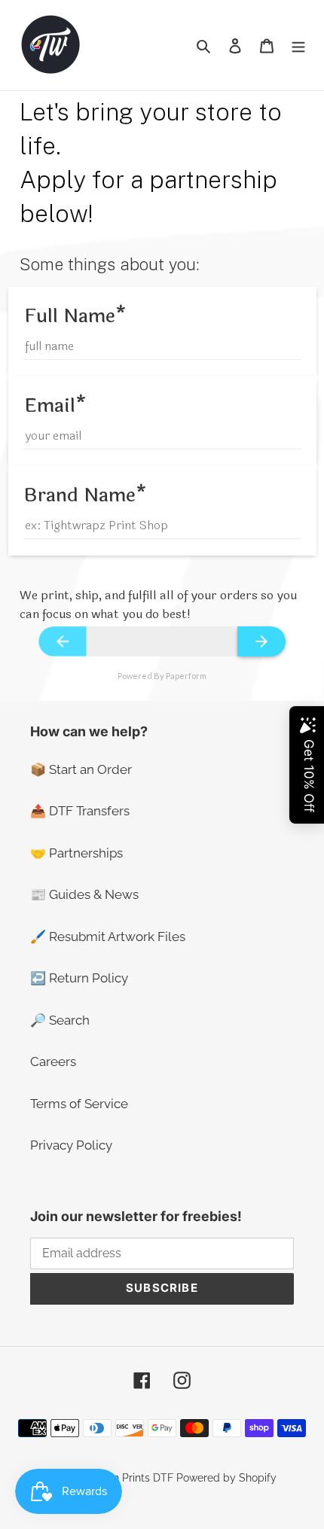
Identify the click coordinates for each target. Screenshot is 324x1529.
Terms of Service (79, 1103)
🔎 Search (60, 1020)
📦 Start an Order (81, 769)
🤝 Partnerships (76, 852)
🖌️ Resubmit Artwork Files (107, 936)
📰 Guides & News (84, 894)
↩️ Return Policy (79, 977)
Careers (53, 1061)
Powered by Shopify (226, 1478)
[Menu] (298, 45)
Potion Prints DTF (130, 1478)
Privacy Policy (71, 1145)
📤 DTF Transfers (80, 810)
